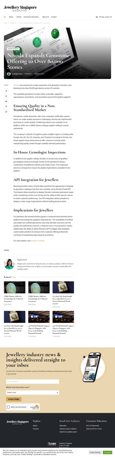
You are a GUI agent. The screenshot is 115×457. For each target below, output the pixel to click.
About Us (45, 17)
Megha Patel (18, 74)
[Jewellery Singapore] (20, 8)
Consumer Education (31, 17)
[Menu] (5, 17)
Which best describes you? (17, 387)
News (11, 17)
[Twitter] (6, 96)
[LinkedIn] (6, 101)
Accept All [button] (107, 452)
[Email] (6, 112)
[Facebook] (6, 91)
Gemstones (13, 48)
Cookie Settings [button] (95, 452)
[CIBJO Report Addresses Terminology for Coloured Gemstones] (14, 287)
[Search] (97, 17)
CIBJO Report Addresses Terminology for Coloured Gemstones (13, 298)
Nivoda (16, 85)
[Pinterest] (6, 106)
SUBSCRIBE (13, 399)
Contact (54, 17)
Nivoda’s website (37, 241)
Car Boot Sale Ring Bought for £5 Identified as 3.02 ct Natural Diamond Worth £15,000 (62, 300)
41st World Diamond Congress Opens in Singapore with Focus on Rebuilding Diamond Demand (39, 329)
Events (19, 17)
